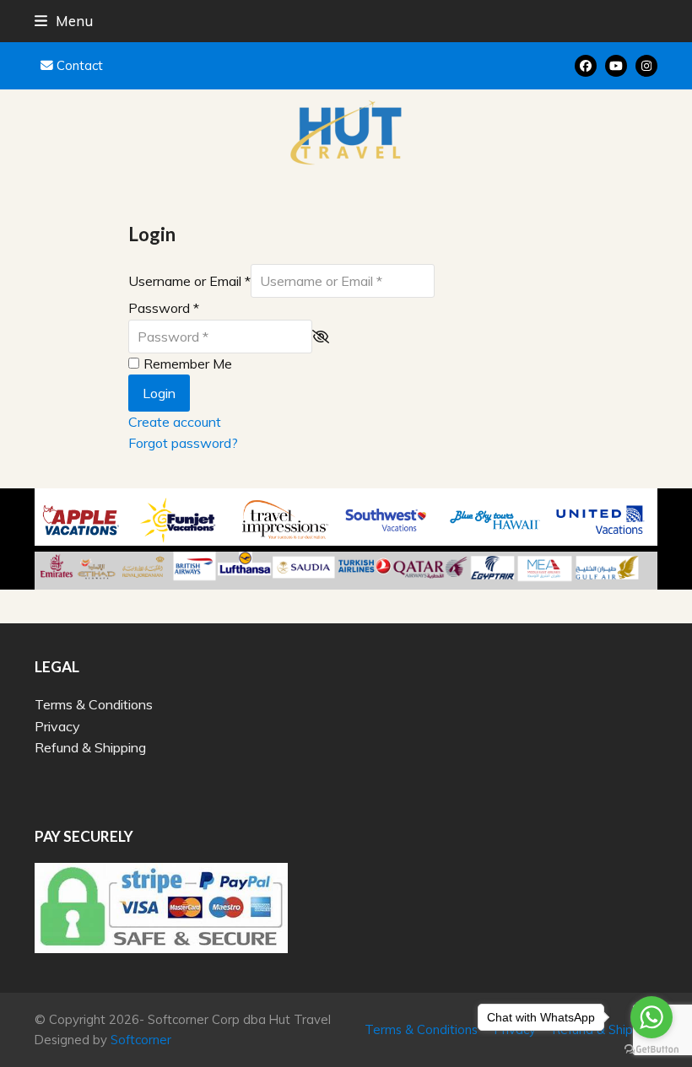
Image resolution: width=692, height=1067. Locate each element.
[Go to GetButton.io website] (651, 1049)
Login (159, 393)
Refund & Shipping (90, 747)
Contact (80, 65)
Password (163, 307)
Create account (174, 421)
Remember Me (187, 363)
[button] (64, 21)
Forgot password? (183, 442)
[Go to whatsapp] (651, 1017)
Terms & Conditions (94, 704)
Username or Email (189, 280)
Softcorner (141, 1040)
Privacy (57, 726)
